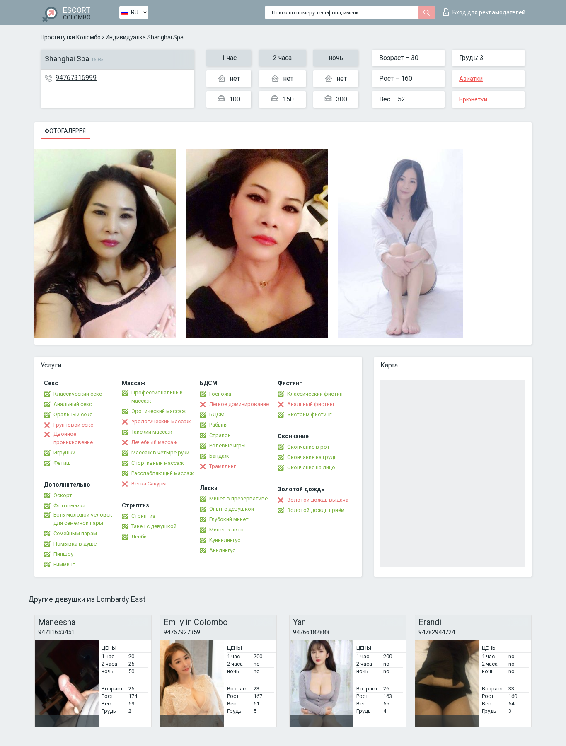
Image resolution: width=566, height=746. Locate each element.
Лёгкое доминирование (239, 404)
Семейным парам (75, 533)
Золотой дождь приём (316, 510)
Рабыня (218, 425)
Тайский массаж (151, 432)
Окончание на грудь (312, 457)
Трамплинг (222, 466)
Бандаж (219, 456)
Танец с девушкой (154, 526)
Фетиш (62, 463)
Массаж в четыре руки (160, 452)
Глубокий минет (229, 519)
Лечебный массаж (154, 442)
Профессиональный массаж (157, 396)
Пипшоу (63, 554)
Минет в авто (226, 529)
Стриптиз (143, 516)
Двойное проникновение (73, 438)
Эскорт (62, 495)
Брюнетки (473, 99)
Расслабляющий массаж (162, 473)
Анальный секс (72, 404)
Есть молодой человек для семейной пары (82, 519)
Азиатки (471, 78)
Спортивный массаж (157, 463)
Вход (488, 12)
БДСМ (217, 414)
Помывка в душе (75, 544)
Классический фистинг (316, 394)
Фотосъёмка (69, 505)
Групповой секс (73, 425)
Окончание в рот (308, 447)
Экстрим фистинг (309, 414)
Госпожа (220, 394)
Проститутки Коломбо (71, 37)
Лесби (139, 537)
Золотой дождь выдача (317, 500)
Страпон (220, 435)
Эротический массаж (158, 411)
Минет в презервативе (238, 498)
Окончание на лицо (311, 467)
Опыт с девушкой (231, 509)
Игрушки (64, 452)
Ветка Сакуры (149, 483)
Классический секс (77, 394)
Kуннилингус (224, 540)
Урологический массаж (161, 421)
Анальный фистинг (311, 404)
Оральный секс (72, 414)
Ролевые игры (227, 445)
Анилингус (222, 550)
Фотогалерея (65, 131)
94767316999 (76, 78)
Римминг (64, 564)
